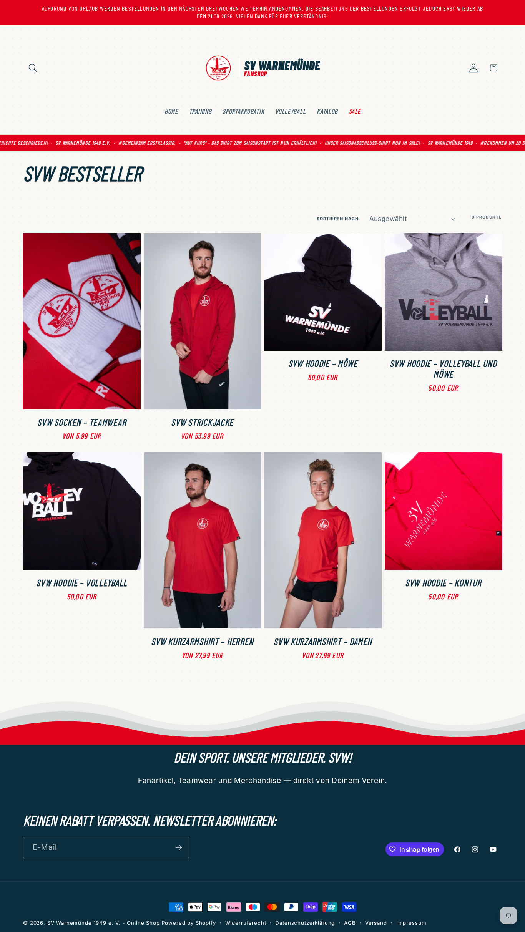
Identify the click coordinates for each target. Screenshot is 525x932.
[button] (33, 68)
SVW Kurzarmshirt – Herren (202, 641)
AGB (350, 923)
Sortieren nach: (338, 218)
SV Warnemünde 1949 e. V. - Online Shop (103, 923)
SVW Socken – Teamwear (81, 422)
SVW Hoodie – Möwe (322, 363)
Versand (376, 923)
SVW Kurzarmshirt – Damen (323, 641)
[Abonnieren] (178, 847)
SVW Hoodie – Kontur (443, 582)
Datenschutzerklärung (305, 923)
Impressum (411, 923)
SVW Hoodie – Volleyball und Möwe (443, 368)
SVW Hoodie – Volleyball (81, 582)
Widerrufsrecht (245, 923)
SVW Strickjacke (202, 422)
